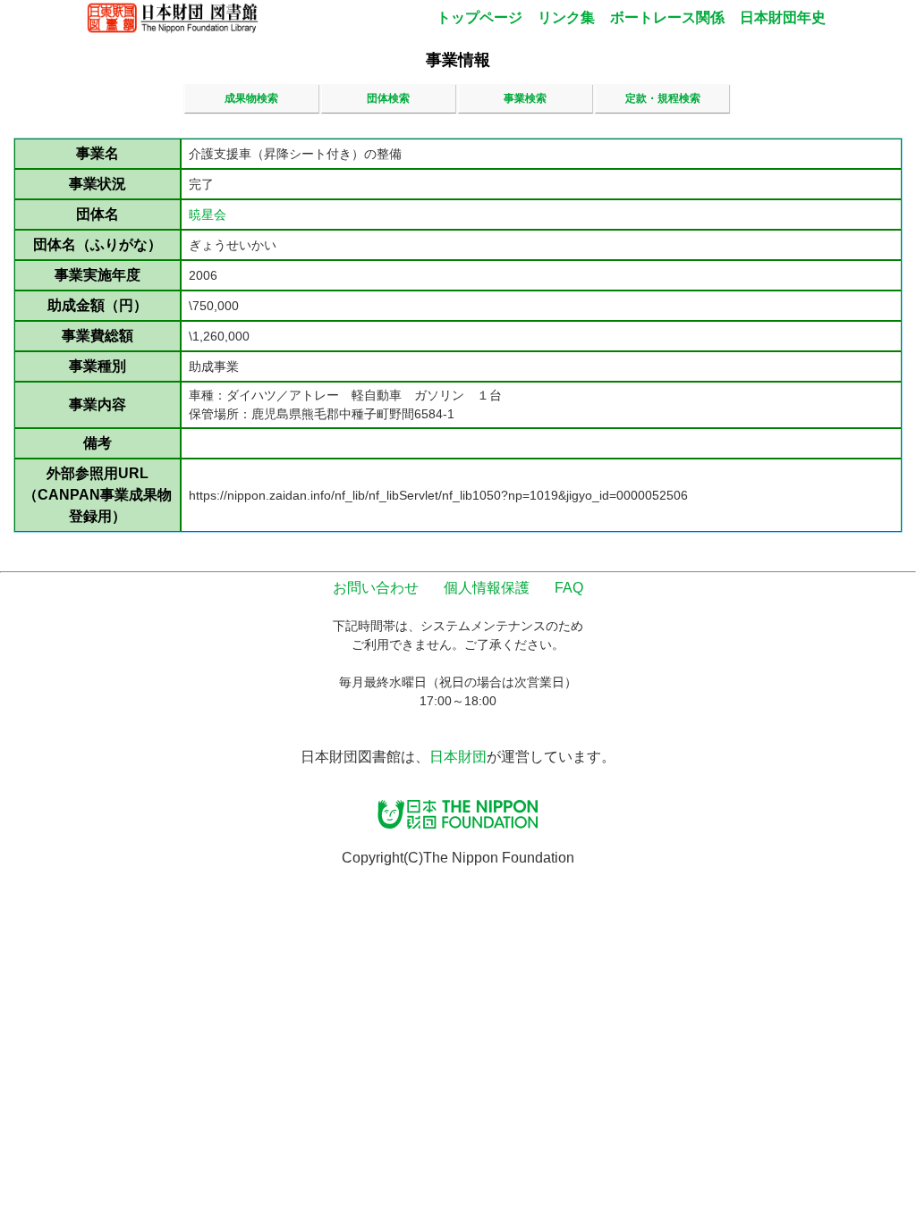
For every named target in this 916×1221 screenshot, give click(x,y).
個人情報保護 (487, 587)
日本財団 (458, 756)
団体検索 (388, 98)
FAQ (569, 587)
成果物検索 (251, 98)
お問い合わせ (376, 587)
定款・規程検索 (662, 98)
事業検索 (525, 98)
